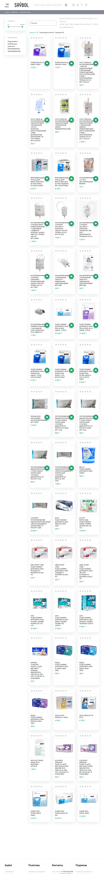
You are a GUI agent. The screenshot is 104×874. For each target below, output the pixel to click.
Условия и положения (36, 871)
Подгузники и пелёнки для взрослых (13, 44)
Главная (7, 12)
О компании (9, 871)
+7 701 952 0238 (67, 871)
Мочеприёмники (14, 49)
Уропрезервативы (14, 51)
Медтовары (14, 12)
